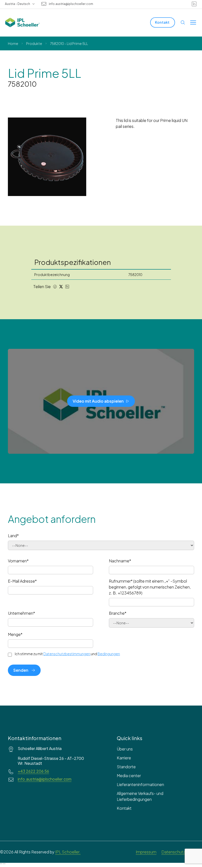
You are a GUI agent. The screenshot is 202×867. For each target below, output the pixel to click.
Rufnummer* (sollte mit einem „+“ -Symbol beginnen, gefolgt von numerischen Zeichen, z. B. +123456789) (150, 586)
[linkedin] (194, 4)
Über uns (125, 748)
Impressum (146, 851)
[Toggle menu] (193, 22)
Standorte (126, 766)
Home (13, 43)
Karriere (124, 757)
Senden (20, 670)
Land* (13, 535)
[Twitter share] (61, 287)
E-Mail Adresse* (22, 581)
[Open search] (182, 22)
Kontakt (124, 808)
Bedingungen (109, 653)
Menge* (15, 634)
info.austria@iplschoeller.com (71, 4)
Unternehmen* (21, 613)
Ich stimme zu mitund (67, 654)
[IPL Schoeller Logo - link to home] (22, 22)
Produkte (34, 43)
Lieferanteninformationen (140, 784)
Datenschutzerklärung (181, 851)
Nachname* (120, 560)
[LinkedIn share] (67, 286)
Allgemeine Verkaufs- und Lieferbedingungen (140, 796)
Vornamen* (18, 560)
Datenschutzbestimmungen (66, 653)
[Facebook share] (55, 286)
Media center (129, 775)
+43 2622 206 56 (33, 771)
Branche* (117, 613)
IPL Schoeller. (68, 851)
